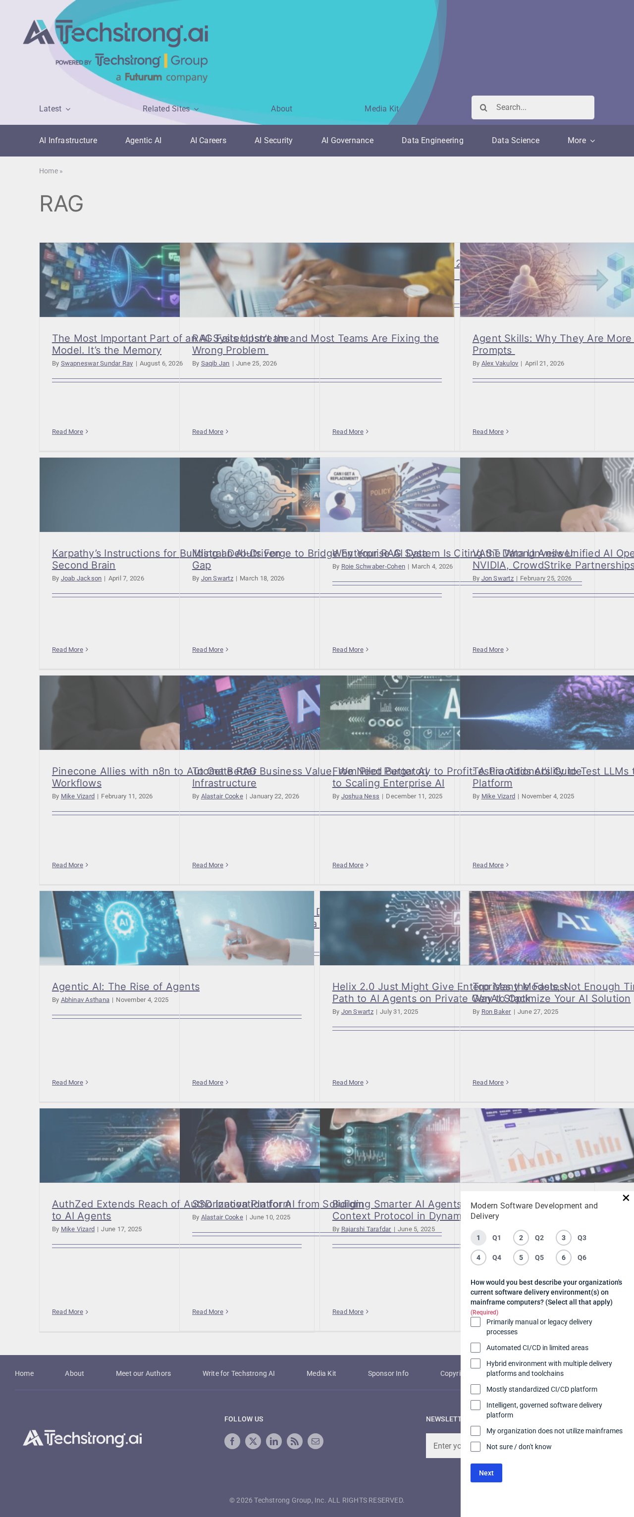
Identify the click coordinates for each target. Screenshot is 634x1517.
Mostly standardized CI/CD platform (541, 1389)
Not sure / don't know (519, 1447)
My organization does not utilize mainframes (554, 1431)
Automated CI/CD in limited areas (537, 1348)
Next (486, 1473)
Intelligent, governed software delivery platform (544, 1410)
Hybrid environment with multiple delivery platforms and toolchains (549, 1368)
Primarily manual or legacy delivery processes (539, 1327)
